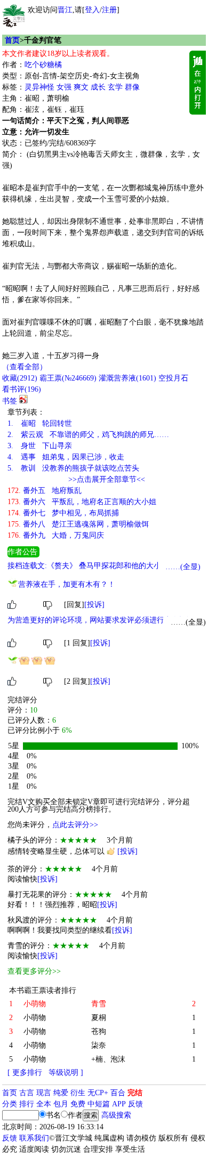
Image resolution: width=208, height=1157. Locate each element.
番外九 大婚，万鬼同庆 (55, 535)
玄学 (115, 87)
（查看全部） (24, 367)
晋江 (65, 10)
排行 (26, 1104)
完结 (134, 1093)
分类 (9, 1104)
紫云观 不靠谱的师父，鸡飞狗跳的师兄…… (88, 435)
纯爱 (60, 1093)
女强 (64, 87)
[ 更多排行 (24, 1073)
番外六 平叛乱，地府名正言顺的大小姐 (81, 502)
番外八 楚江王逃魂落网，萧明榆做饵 (78, 524)
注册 (109, 10)
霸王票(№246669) (68, 378)
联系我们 (34, 1138)
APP (119, 1104)
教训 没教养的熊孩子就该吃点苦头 (73, 468)
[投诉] (94, 605)
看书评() (21, 389)
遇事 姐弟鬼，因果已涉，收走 (65, 457)
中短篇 (98, 1104)
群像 (132, 87)
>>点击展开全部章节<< (106, 479)
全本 (43, 1104)
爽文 (81, 87)
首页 (12, 40)
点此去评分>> (75, 825)
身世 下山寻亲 (39, 446)
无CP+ (97, 1093)
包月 (60, 1104)
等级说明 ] (66, 1073)
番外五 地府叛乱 (44, 491)
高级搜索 (116, 1115)
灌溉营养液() (127, 378)
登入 (92, 10)
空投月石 (173, 378)
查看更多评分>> (34, 971)
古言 (26, 1093)
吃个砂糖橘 (43, 65)
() (19, 378)
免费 (77, 1104)
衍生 (77, 1093)
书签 (9, 401)
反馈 (135, 1104)
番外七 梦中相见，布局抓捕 (63, 513)
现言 (43, 1093)
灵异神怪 (39, 87)
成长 (98, 87)
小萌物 (34, 1018)
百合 (117, 1093)
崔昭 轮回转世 (39, 423)
